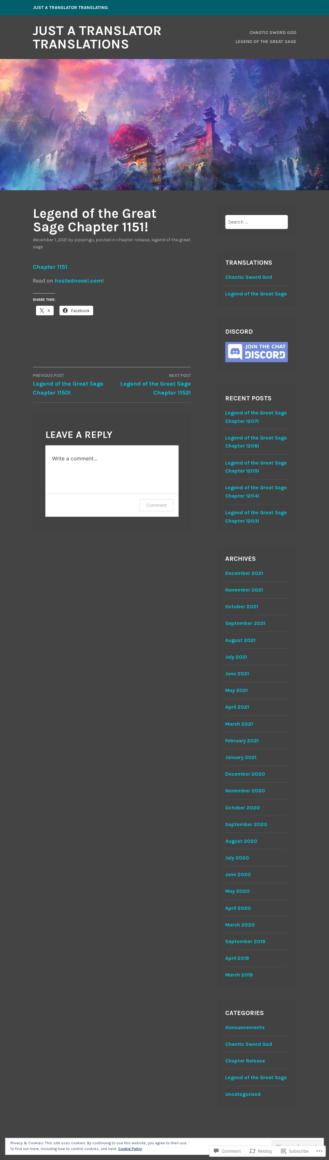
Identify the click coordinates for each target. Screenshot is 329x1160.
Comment (156, 505)
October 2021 (241, 606)
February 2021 (242, 741)
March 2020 (240, 925)
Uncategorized (243, 1094)
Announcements (245, 1027)
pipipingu (84, 240)
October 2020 (242, 808)
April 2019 (237, 958)
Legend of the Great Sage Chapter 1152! (155, 384)
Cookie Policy (130, 1149)
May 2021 (236, 690)
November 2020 (245, 791)
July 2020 (237, 858)
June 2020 (238, 874)
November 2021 (244, 590)
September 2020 (246, 824)
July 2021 (236, 657)
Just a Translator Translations (97, 37)
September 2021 (245, 623)
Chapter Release (132, 240)
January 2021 (240, 757)
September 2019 (245, 941)
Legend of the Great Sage (266, 41)
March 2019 (239, 975)
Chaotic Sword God (273, 32)
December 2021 (244, 573)
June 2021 (237, 673)
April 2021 (237, 707)
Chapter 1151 (50, 266)
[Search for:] (256, 222)
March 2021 (239, 724)
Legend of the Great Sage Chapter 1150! (68, 384)
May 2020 (237, 891)
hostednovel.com (78, 280)
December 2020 (245, 774)
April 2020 (238, 908)
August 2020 (241, 841)
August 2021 (240, 640)
